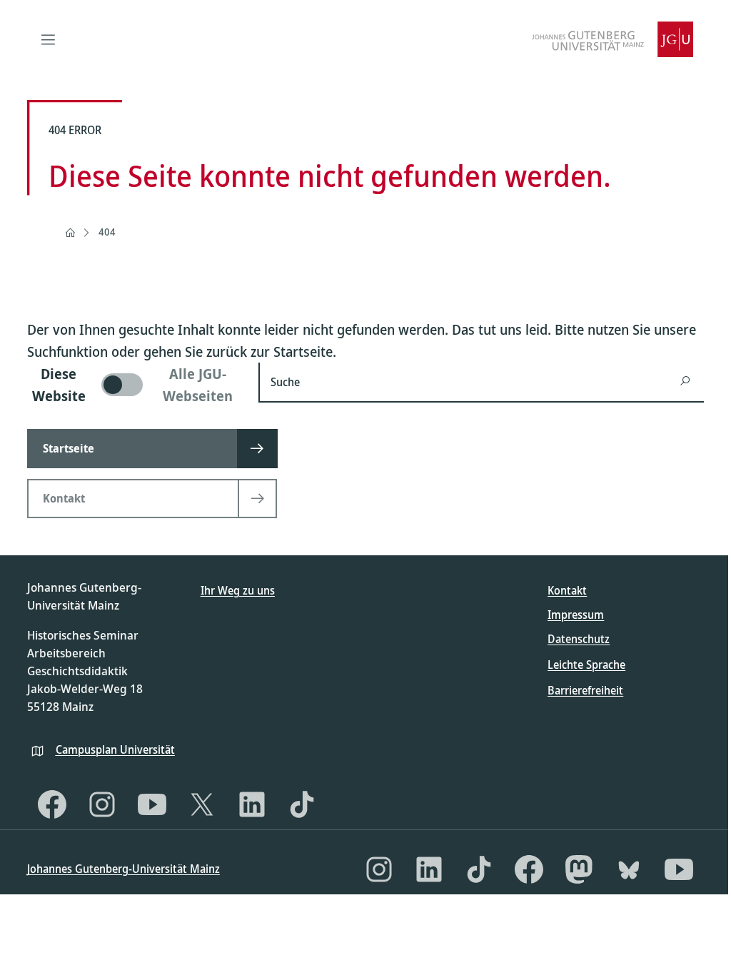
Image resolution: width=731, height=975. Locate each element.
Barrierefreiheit (585, 690)
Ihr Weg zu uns (238, 590)
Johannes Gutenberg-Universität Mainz (123, 869)
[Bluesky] (629, 869)
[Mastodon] (579, 869)
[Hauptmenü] (48, 39)
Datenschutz (579, 639)
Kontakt (567, 590)
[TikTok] (302, 804)
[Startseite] (70, 233)
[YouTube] (152, 804)
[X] (202, 804)
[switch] (134, 385)
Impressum (576, 614)
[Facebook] (52, 804)
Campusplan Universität (115, 749)
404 (107, 231)
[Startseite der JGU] (612, 39)
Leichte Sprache (586, 664)
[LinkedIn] (252, 804)
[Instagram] (102, 804)
